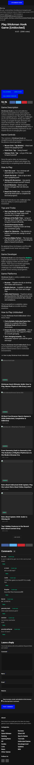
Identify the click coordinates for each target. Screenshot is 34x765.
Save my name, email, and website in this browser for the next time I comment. (17, 700)
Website (3, 691)
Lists (3, 747)
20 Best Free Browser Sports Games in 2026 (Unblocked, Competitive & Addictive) (16, 418)
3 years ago (14, 568)
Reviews (21, 731)
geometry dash (5, 608)
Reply (4, 564)
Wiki (19, 749)
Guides (3, 744)
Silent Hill (21, 733)
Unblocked (18, 92)
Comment (4, 651)
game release (6, 733)
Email (3, 682)
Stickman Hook (16, 2)
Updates (21, 747)
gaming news (6, 739)
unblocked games (24, 741)
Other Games (5, 752)
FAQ (2, 731)
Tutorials (21, 739)
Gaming (5, 379)
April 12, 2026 (5, 388)
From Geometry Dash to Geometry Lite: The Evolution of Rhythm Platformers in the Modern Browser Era (16, 453)
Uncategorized (23, 744)
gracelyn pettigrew (6, 629)
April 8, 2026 (5, 521)
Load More (17, 537)
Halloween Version (9, 96)
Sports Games (23, 736)
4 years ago (11, 556)
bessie (3, 599)
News (4, 512)
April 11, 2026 (5, 457)
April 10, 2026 (5, 489)
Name (3, 673)
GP (2, 741)
